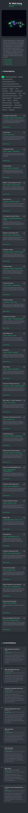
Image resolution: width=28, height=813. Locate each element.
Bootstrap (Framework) (7, 79)
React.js (9, 100)
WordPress (4, 109)
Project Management (6, 98)
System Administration (7, 105)
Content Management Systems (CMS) (10, 84)
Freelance (11, 88)
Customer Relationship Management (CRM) (11, 86)
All (3, 77)
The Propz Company (6, 107)
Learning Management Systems (9, 93)
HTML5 (11, 91)
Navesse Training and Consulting (9, 95)
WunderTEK (11, 109)
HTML (17, 88)
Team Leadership (18, 105)
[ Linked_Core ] (7, 64)
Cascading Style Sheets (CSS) (8, 81)
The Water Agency (17, 107)
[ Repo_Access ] (7, 62)
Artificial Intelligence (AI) (11, 77)
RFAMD (3, 100)
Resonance (15, 100)
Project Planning (17, 98)
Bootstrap (20, 77)
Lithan (19, 93)
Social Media (17, 102)
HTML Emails (5, 91)
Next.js (20, 95)
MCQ (24, 93)
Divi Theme (4, 88)
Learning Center (18, 91)
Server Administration (7, 102)
